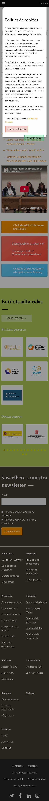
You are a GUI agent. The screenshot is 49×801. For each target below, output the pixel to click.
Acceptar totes (34, 138)
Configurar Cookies (17, 129)
